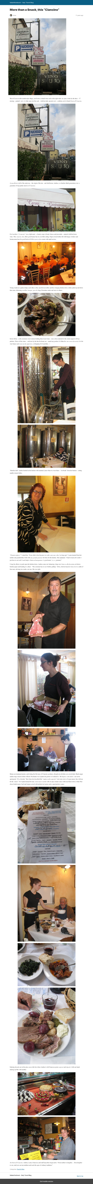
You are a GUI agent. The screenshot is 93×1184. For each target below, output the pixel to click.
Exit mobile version (46, 1181)
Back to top (80, 1176)
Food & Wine (20, 1169)
